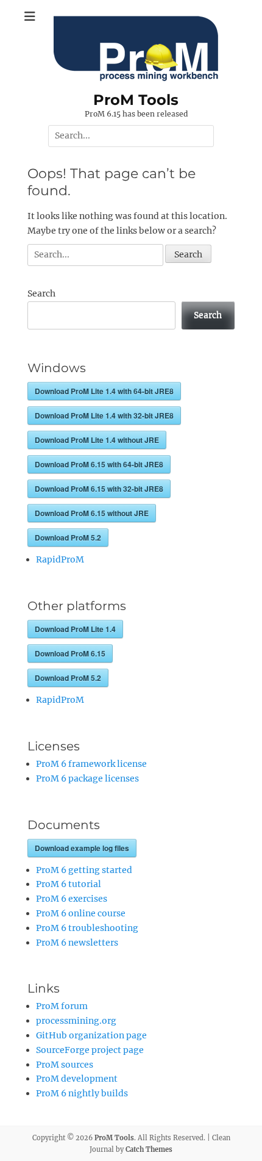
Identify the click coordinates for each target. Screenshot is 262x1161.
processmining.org (76, 1020)
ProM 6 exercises (71, 898)
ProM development (77, 1078)
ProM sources (64, 1064)
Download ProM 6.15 (70, 653)
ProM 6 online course (81, 913)
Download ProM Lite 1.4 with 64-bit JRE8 (104, 391)
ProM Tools (136, 100)
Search (41, 293)
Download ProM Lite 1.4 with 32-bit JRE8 (104, 415)
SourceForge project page (90, 1049)
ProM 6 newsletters (77, 942)
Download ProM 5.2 (68, 537)
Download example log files (82, 848)
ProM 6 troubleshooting (87, 927)
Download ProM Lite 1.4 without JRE (97, 439)
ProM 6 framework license (91, 763)
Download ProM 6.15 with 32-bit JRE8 (99, 488)
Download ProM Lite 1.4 (75, 629)
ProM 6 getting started (84, 869)
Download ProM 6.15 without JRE (92, 513)
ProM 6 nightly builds (82, 1093)
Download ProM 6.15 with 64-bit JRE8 (99, 464)
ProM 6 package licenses (87, 778)
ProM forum (62, 1006)
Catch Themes (149, 1149)
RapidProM (60, 559)
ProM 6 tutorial (68, 884)
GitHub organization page (91, 1035)
